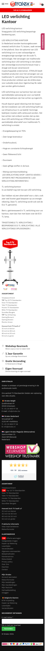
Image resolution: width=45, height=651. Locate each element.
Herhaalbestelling (9, 590)
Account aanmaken (9, 577)
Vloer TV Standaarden (9, 303)
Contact (5, 569)
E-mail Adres (7, 617)
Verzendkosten (7, 549)
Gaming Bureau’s (8, 317)
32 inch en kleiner (8, 329)
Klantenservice (7, 556)
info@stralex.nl (9, 427)
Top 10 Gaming (8, 315)
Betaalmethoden (8, 554)
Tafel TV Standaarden (9, 305)
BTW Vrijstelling (8, 600)
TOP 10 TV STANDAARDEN (22, 10)
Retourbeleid (7, 559)
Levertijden (6, 546)
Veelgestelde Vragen (10, 541)
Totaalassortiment (8, 298)
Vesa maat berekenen (10, 526)
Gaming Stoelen (7, 320)
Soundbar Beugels (8, 312)
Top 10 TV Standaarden (11, 300)
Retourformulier (8, 529)
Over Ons (5, 564)
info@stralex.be (14, 411)
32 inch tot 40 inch (8, 331)
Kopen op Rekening (9, 543)
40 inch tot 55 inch (8, 333)
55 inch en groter (8, 336)
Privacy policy (7, 562)
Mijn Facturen (7, 587)
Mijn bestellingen (8, 582)
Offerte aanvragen (13, 538)
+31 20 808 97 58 (11, 409)
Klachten (5, 567)
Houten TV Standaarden (10, 307)
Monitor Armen (7, 322)
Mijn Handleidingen (9, 585)
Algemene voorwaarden (11, 551)
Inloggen (5, 593)
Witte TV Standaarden (9, 310)
